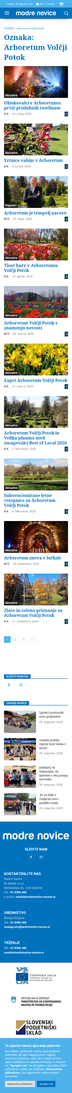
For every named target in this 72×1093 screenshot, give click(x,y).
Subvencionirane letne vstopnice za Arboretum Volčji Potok (30, 500)
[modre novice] (36, 13)
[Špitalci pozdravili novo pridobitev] (20, 722)
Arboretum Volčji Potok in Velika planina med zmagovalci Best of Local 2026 (35, 438)
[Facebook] (9, 685)
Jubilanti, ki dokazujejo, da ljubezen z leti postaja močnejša (53, 773)
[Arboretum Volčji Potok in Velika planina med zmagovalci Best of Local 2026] (36, 412)
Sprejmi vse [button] (46, 1084)
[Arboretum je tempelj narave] (36, 192)
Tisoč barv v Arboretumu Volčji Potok (31, 268)
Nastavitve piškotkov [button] (20, 1084)
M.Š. (7, 219)
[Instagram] (21, 685)
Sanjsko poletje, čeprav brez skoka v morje (52, 744)
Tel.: (15, 892)
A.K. (6, 114)
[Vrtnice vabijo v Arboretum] (36, 139)
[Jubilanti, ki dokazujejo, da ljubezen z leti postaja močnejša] (20, 777)
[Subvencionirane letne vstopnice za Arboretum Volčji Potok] (36, 474)
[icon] (61, 4)
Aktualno (11, 95)
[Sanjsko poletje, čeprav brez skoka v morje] (20, 749)
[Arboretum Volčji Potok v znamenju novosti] (36, 302)
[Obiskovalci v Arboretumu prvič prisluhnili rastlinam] (36, 82)
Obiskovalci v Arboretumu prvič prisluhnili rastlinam (32, 105)
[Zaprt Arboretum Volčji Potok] (36, 359)
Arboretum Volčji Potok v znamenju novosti (31, 325)
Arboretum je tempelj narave (35, 213)
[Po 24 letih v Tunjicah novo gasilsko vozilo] (20, 804)
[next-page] (32, 639)
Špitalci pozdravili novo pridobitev (51, 714)
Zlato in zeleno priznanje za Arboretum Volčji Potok (33, 613)
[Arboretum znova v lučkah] (36, 537)
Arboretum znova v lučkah (32, 558)
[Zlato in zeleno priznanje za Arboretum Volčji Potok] (36, 589)
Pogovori (11, 205)
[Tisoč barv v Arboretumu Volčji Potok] (36, 244)
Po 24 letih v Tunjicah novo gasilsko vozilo (48, 799)
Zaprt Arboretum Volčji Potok (35, 380)
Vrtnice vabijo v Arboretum (33, 160)
